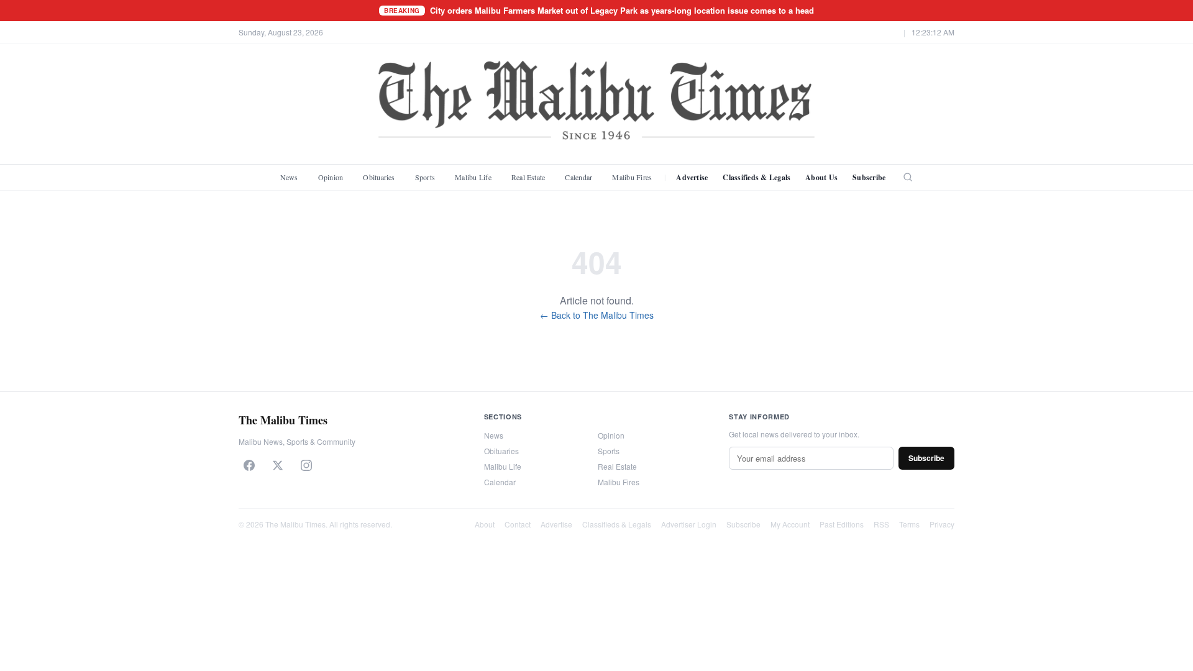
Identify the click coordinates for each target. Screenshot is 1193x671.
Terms (909, 524)
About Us (821, 177)
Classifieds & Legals (756, 177)
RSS (881, 524)
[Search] (908, 177)
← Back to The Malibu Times (597, 315)
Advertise (692, 177)
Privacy (942, 524)
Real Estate (528, 177)
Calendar (578, 177)
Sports (425, 177)
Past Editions (842, 524)
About (485, 524)
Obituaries (379, 177)
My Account (790, 524)
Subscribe (868, 177)
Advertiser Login (688, 524)
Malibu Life (473, 177)
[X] (277, 465)
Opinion (331, 177)
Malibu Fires (632, 177)
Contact (518, 524)
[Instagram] (306, 465)
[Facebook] (249, 465)
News (289, 177)
